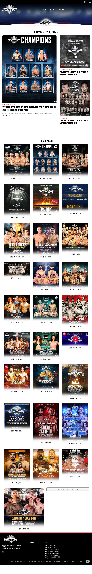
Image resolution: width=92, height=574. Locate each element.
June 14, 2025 (52, 553)
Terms (73, 561)
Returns (65, 561)
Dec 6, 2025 (51, 545)
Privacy (80, 561)
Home (45, 9)
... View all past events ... (53, 559)
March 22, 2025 (52, 557)
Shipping (57, 561)
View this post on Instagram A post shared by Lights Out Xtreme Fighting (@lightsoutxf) (27, 113)
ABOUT (52, 9)
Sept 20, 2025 (52, 549)
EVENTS (60, 9)
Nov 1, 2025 (8, 104)
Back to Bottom (88, 561)
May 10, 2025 (51, 555)
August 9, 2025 (52, 551)
